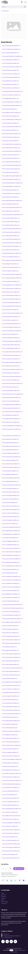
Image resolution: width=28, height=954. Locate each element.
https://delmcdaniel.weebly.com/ (10, 197)
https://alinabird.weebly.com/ (9, 678)
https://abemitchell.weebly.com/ (10, 442)
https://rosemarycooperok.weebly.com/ (12, 667)
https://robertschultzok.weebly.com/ (11, 580)
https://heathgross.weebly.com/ (10, 190)
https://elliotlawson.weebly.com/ (10, 819)
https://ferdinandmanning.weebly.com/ (12, 411)
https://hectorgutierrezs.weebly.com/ (12, 376)
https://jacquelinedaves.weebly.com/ (12, 306)
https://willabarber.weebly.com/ (10, 481)
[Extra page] (15, 941)
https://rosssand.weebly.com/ (10, 836)
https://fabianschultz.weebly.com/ (11, 365)
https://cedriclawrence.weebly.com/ (11, 615)
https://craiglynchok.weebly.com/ (10, 696)
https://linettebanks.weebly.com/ (11, 492)
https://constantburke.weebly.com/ (11, 267)
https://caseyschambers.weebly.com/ (12, 277)
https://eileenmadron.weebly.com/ (11, 692)
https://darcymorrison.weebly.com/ (11, 829)
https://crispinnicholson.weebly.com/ (11, 288)
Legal (2, 900)
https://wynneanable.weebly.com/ (11, 477)
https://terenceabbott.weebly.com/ (11, 551)
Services (3, 898)
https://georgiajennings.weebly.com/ (11, 808)
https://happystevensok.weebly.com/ (12, 682)
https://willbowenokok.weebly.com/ (11, 815)
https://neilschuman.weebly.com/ (10, 249)
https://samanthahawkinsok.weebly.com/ (13, 608)
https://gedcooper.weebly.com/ (10, 650)
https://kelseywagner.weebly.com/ (11, 720)
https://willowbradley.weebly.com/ (11, 225)
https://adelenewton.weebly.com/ (11, 594)
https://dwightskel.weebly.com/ (10, 474)
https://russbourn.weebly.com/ (10, 812)
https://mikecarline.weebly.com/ (10, 387)
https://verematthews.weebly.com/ (11, 657)
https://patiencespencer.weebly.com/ (12, 341)
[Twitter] (7, 941)
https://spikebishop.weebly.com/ (10, 80)
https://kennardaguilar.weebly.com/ (11, 527)
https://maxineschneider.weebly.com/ (12, 165)
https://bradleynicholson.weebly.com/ (12, 102)
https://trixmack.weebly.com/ (9, 794)
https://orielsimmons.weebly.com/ (11, 787)
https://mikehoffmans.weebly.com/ (11, 147)
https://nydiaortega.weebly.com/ (10, 52)
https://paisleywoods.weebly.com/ (11, 770)
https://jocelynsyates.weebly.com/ (11, 344)
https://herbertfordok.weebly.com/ (11, 435)
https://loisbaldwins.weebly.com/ (10, 415)
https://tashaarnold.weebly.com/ (10, 116)
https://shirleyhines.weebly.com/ (10, 70)
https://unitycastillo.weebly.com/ (10, 499)
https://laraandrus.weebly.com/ (10, 699)
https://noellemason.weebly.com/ (11, 281)
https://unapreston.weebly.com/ (10, 439)
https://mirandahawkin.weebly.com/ (11, 713)
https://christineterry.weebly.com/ (11, 463)
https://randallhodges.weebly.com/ (11, 348)
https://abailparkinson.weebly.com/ (11, 555)
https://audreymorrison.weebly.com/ (11, 745)
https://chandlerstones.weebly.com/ (11, 246)
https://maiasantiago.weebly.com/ (11, 168)
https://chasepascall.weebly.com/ (11, 741)
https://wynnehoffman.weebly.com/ (11, 456)
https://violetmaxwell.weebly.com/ (11, 158)
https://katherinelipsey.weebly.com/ (11, 302)
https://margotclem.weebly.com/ (10, 703)
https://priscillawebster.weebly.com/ (11, 179)
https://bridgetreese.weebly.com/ (11, 562)
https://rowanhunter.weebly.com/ (11, 516)
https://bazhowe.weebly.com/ (10, 502)
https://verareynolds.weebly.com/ (11, 218)
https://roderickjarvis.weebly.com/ (11, 59)
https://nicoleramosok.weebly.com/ (11, 685)
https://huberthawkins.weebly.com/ (11, 295)
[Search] (25, 6)
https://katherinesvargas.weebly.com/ (12, 105)
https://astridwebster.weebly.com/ (11, 337)
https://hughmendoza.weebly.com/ (11, 530)
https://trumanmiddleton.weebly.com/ (12, 759)
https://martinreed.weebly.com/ (10, 130)
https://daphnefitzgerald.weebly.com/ (12, 175)
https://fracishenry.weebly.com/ (10, 748)
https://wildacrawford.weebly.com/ (11, 446)
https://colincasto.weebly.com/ (10, 523)
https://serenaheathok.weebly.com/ (11, 558)
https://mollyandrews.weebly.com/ (11, 77)
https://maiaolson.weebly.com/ (10, 826)
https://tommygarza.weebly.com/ (11, 801)
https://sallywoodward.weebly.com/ (11, 418)
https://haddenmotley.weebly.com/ (11, 576)
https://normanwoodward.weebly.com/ (12, 313)
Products (3, 896)
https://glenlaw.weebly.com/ (9, 646)
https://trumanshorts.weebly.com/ (11, 73)
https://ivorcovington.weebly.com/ (11, 755)
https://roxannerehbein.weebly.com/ (11, 299)
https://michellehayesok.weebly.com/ (12, 565)
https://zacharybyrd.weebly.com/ (10, 63)
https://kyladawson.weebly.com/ (10, 762)
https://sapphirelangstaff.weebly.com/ (12, 200)
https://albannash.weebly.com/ (10, 537)
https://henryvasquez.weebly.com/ (11, 467)
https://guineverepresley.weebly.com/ (12, 362)
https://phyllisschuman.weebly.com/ (11, 193)
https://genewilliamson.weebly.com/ (11, 186)
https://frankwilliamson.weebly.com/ (11, 822)
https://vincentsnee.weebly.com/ (10, 590)
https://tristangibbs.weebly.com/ (10, 520)
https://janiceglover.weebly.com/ (10, 123)
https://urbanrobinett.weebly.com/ (11, 316)
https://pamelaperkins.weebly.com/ (11, 327)
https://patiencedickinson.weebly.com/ (12, 182)
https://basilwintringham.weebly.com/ (12, 253)
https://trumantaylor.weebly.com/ (11, 380)
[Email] (23, 880)
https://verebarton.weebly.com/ (10, 309)
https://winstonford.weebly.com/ (10, 798)
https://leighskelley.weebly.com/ (10, 98)
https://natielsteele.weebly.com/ (10, 840)
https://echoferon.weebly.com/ (10, 334)
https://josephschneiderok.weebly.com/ (12, 604)
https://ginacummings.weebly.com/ (11, 643)
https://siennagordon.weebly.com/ (11, 847)
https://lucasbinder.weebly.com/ (10, 791)
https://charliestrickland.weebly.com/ (11, 126)
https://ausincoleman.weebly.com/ (11, 710)
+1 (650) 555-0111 (7, 937)
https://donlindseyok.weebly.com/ (11, 777)
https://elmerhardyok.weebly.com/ (11, 706)
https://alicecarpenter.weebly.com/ (11, 133)
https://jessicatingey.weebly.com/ (11, 390)
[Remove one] (3, 868)
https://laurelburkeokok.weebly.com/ (11, 784)
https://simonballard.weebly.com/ (11, 495)
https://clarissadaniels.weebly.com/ (11, 45)
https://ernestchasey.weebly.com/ (11, 611)
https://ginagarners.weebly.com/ (10, 263)
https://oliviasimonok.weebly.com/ (11, 597)
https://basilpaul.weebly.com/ (10, 727)
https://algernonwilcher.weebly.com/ (11, 622)
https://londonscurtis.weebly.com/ (11, 87)
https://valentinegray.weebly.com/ (11, 671)
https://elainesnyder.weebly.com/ (11, 235)
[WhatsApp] (15, 880)
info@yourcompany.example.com (12, 935)
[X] (7, 880)
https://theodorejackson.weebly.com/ (12, 66)
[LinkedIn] (11, 880)
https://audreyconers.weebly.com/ (11, 850)
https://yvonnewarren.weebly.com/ (11, 548)
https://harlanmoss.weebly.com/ (10, 172)
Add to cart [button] (19, 868)
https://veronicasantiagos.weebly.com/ (12, 383)
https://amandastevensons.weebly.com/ (12, 394)
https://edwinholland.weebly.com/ (11, 509)
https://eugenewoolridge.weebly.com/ (12, 260)
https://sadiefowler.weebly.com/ (10, 449)
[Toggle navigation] (25, 2)
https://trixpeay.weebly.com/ (9, 109)
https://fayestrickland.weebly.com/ (11, 239)
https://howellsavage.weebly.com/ (11, 636)
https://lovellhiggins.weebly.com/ (10, 541)
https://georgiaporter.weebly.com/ (11, 408)
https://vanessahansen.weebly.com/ (11, 151)
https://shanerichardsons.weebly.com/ (12, 274)
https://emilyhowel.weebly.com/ (10, 460)
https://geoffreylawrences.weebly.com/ (12, 56)
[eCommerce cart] (21, 2)
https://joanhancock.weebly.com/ (11, 506)
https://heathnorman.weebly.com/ (11, 292)
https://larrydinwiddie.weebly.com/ (11, 221)
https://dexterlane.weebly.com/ (10, 470)
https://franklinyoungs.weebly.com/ (11, 49)
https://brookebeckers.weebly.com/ (11, 485)
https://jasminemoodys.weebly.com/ (11, 355)
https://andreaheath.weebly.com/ (11, 372)
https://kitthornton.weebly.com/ (10, 632)
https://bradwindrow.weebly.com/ (11, 453)
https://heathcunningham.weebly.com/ (12, 369)
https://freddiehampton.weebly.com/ (12, 119)
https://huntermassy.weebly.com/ (11, 154)
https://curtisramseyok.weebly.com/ (11, 587)
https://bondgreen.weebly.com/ (10, 752)
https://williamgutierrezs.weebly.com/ (12, 404)
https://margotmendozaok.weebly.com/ (12, 618)
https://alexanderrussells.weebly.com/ (12, 228)
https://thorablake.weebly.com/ (10, 204)
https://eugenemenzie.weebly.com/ (11, 161)
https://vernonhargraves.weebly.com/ (12, 330)
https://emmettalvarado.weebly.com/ (12, 242)
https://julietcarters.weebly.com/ (10, 140)
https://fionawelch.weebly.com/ (10, 270)
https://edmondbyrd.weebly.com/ (11, 738)
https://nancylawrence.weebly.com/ (11, 429)
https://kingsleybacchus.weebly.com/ (12, 285)
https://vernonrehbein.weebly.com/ (11, 653)
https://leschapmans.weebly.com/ (11, 137)
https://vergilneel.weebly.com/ (10, 572)
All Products (6, 10)
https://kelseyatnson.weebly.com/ (11, 534)
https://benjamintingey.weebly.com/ (11, 323)
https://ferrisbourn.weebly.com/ (10, 320)
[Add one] (10, 868)
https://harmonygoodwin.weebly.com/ (12, 207)
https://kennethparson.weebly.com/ (11, 731)
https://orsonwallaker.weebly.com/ (11, 256)
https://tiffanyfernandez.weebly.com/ (12, 780)
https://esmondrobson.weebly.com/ (11, 95)
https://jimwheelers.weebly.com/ (10, 84)
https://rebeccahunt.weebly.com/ (11, 422)
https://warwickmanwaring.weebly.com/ (12, 214)
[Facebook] (3, 880)
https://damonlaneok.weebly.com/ (11, 675)
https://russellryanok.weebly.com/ (11, 583)
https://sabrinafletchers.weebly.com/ (12, 144)
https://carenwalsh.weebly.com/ (10, 488)
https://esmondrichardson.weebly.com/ (12, 351)
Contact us (4, 903)
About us (3, 894)
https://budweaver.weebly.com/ (10, 629)
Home (2, 893)
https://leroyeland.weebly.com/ (10, 766)
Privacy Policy (4, 901)
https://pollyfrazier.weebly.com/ (10, 717)
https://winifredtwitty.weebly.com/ (11, 843)
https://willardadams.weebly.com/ (11, 211)
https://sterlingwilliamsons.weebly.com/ (12, 425)
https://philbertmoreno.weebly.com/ (11, 112)
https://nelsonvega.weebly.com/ (10, 664)
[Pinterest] (19, 880)
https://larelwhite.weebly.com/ (10, 724)
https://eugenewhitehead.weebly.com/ (12, 91)
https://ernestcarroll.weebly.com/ (11, 401)
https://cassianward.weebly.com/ (11, 857)
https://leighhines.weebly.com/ (10, 734)
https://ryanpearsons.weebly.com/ (11, 358)
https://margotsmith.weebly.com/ (11, 833)
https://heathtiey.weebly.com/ (10, 854)
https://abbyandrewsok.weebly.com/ (11, 773)
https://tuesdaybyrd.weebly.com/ (11, 660)
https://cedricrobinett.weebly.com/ (11, 639)
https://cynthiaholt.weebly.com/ (10, 625)
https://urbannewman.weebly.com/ (11, 232)
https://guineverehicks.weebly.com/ (11, 397)
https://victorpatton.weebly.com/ (11, 689)
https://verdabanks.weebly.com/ (10, 805)
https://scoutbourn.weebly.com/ (10, 513)
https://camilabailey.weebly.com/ (10, 544)
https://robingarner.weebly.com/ (10, 569)
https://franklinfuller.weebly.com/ (10, 601)
